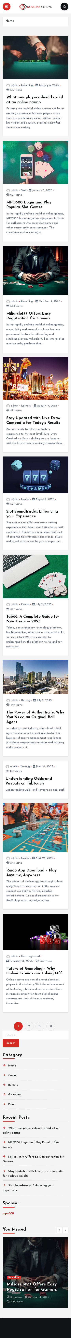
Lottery (26, 405)
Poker (12, 1104)
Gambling (27, 85)
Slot (23, 190)
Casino (25, 499)
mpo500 (8, 1213)
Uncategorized (30, 956)
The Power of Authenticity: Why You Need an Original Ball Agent (35, 717)
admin (14, 85)
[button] (60, 1230)
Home (10, 21)
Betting (26, 700)
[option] (35, 1272)
